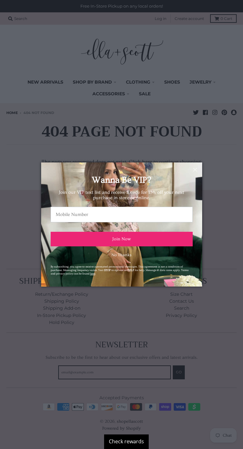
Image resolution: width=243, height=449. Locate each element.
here (92, 273)
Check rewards (126, 441)
